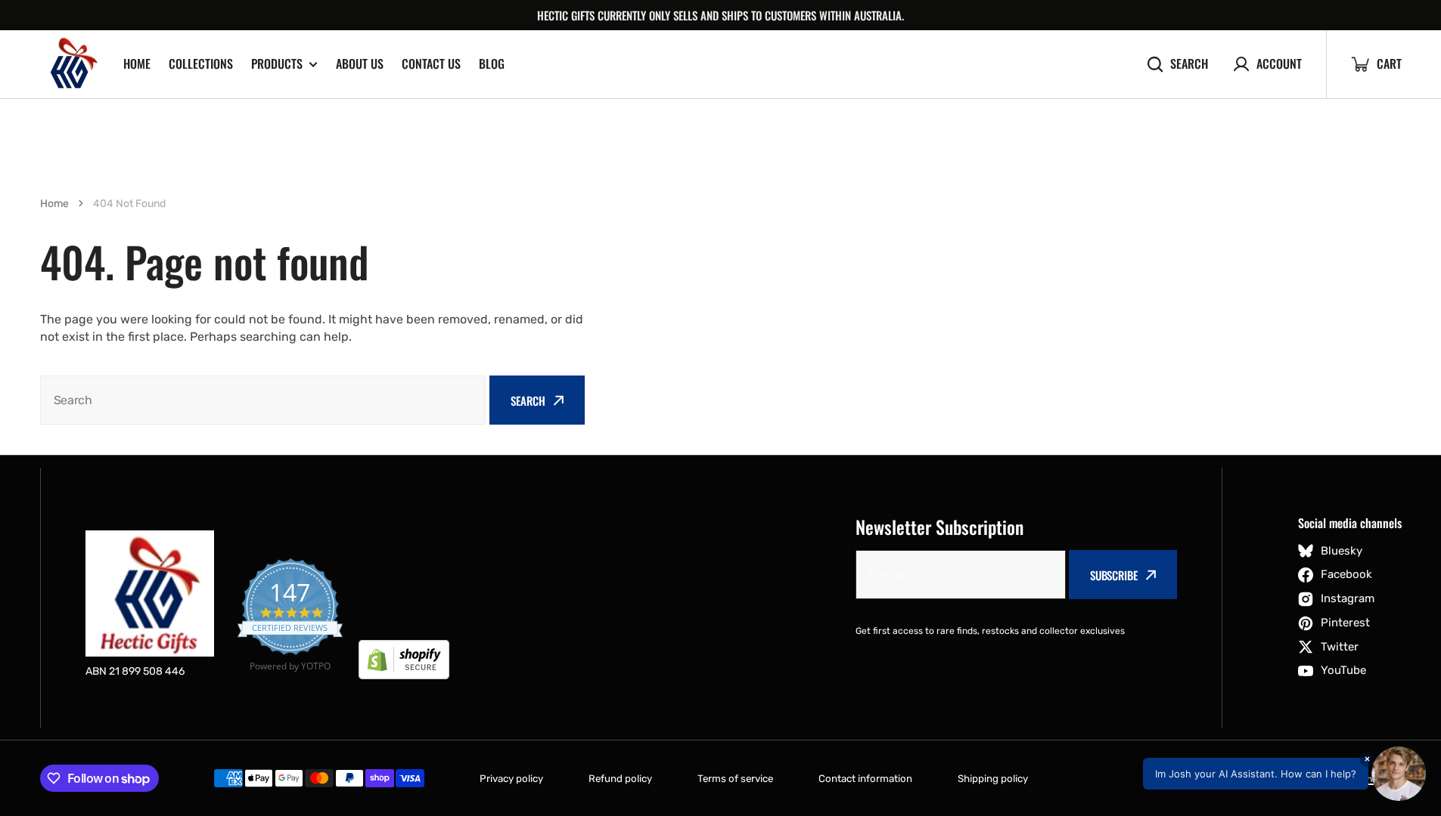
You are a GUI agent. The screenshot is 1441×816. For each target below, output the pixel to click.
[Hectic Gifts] (70, 64)
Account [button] (1279, 64)
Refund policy (620, 778)
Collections (201, 63)
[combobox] (263, 400)
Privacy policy (511, 778)
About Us (360, 63)
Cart (1376, 64)
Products (277, 64)
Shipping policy (993, 778)
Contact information (865, 778)
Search (1189, 64)
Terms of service (735, 778)
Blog (492, 63)
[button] (1284, 773)
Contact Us (431, 63)
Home (137, 63)
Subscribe (1114, 575)
